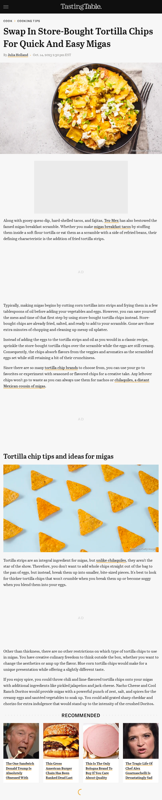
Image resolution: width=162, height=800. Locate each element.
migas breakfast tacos (112, 226)
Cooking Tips (28, 20)
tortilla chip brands (61, 367)
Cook (7, 20)
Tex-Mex (111, 220)
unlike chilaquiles (111, 560)
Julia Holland (18, 54)
